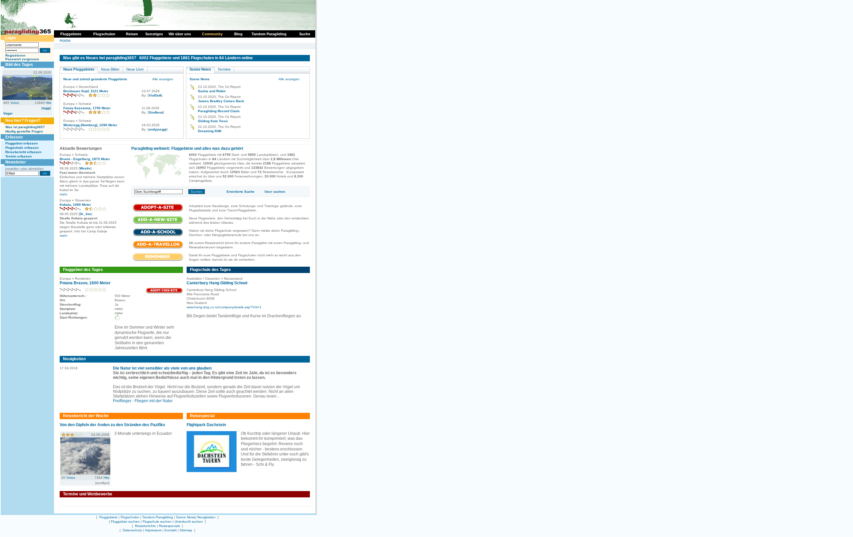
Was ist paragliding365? (25, 127)
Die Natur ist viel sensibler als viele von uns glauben (162, 368)
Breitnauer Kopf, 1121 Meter (85, 91)
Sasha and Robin (212, 91)
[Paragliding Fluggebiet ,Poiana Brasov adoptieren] (164, 292)
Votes (14, 103)
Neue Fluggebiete (78, 69)
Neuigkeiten (206, 517)
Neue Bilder (110, 69)
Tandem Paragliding (157, 517)
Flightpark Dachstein (206, 424)
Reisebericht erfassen (23, 152)
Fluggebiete (108, 517)
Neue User (135, 69)
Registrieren (15, 55)
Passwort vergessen (22, 59)
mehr (63, 194)
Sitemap (186, 530)
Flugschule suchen (157, 521)
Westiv (85, 168)
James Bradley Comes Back (221, 101)
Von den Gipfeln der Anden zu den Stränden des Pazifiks (112, 424)
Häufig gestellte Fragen (24, 131)
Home (65, 40)
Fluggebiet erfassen (21, 143)
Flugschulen (130, 517)
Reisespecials (169, 526)
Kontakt (171, 530)
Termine (224, 69)
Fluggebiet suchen (125, 521)
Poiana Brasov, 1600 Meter (85, 283)
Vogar (8, 113)
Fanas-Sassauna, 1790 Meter (87, 108)
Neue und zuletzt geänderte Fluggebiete (95, 79)
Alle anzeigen (162, 79)
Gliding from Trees (213, 121)
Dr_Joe (85, 214)
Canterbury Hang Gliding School (217, 283)
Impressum (153, 530)
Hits (48, 103)
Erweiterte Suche (241, 191)
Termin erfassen (18, 156)
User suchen (275, 191)
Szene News (200, 69)
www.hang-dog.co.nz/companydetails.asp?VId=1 (224, 307)
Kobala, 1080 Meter (75, 204)
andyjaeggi (158, 129)
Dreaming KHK (210, 131)
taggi (46, 108)
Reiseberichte (145, 526)
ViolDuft (155, 95)
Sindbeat (156, 112)
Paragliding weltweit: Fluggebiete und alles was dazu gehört (187, 148)
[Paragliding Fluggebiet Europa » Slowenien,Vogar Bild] (27, 98)
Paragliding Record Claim (219, 111)
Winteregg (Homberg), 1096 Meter (90, 125)
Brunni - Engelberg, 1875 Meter (85, 159)
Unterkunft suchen (189, 521)
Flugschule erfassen (22, 147)
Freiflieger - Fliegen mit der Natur (143, 401)
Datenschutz (132, 530)
